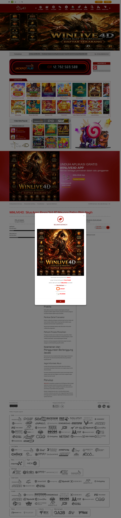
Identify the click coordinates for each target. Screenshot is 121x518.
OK (60, 301)
